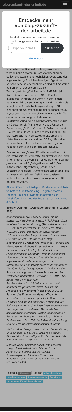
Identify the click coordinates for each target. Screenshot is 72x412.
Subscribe (52, 48)
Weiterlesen (36, 58)
